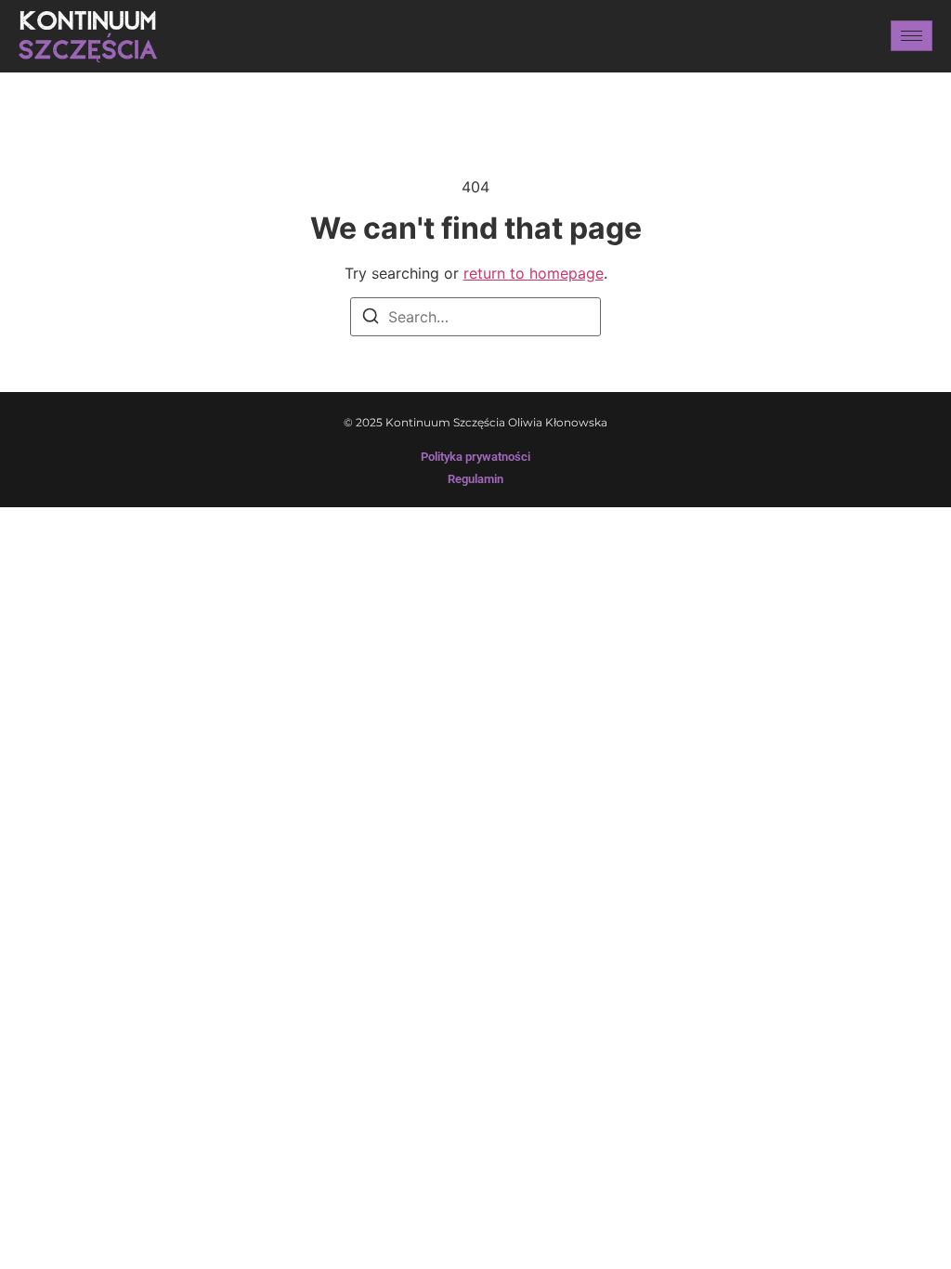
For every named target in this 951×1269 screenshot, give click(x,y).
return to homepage (533, 273)
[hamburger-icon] (911, 35)
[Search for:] (475, 316)
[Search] (370, 318)
